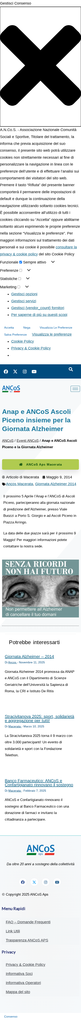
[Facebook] (6, 371)
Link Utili (13, 931)
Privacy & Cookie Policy (31, 348)
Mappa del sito (18, 992)
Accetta (9, 327)
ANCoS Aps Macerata (44, 464)
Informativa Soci (19, 974)
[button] (40, 66)
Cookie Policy (22, 341)
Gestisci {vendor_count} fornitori (37, 308)
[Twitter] (15, 371)
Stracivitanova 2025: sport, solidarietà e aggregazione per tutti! (39, 718)
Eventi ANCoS (28, 441)
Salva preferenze (15, 334)
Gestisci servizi (23, 301)
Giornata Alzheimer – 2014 (29, 656)
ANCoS (8, 441)
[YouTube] (34, 371)
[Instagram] (25, 371)
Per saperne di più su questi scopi (39, 315)
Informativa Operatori (23, 983)
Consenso (10, 1016)
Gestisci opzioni (24, 294)
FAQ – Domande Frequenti (28, 922)
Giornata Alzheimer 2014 (55, 484)
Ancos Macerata (19, 484)
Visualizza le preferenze (56, 327)
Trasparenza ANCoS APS (27, 940)
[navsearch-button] (71, 369)
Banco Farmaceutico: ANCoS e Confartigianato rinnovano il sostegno (39, 782)
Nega (26, 327)
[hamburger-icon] (75, 389)
